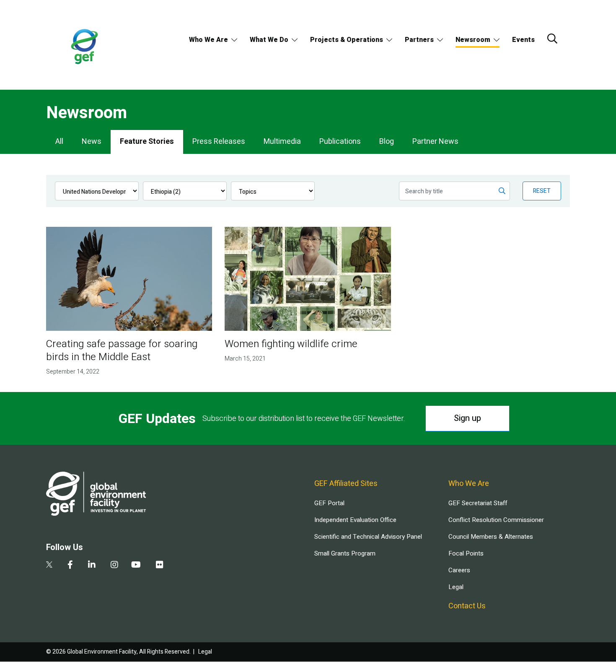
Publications (340, 141)
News (91, 141)
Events (523, 40)
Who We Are (208, 40)
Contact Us (467, 606)
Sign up (467, 418)
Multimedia (282, 141)
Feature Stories (147, 141)
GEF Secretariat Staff (477, 503)
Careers (459, 570)
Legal (455, 587)
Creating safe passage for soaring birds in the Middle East (121, 350)
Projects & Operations (346, 40)
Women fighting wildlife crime (291, 344)
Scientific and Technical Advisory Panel (368, 536)
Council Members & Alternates (490, 536)
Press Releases (218, 141)
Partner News (435, 141)
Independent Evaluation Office (355, 519)
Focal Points (466, 553)
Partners (419, 40)
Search (552, 39)
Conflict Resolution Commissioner (496, 519)
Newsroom (473, 40)
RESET (542, 191)
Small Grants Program (344, 553)
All (59, 141)
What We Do (269, 40)
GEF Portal (329, 503)
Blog (386, 141)
